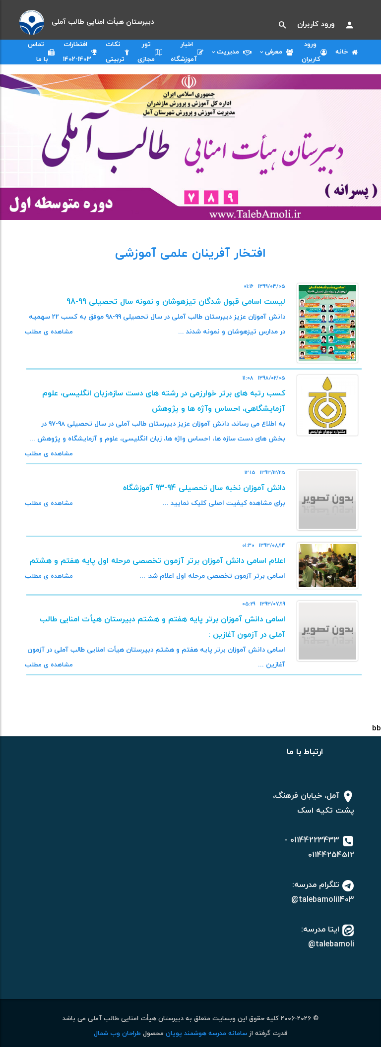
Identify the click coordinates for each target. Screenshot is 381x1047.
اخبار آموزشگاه (184, 52)
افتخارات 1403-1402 (77, 52)
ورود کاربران (315, 24)
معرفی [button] (275, 52)
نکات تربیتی (115, 52)
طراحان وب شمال (117, 1033)
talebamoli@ (331, 944)
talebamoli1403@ (322, 899)
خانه (343, 52)
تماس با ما (38, 52)
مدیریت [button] (230, 52)
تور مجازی (146, 52)
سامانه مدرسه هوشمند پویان (205, 1033)
